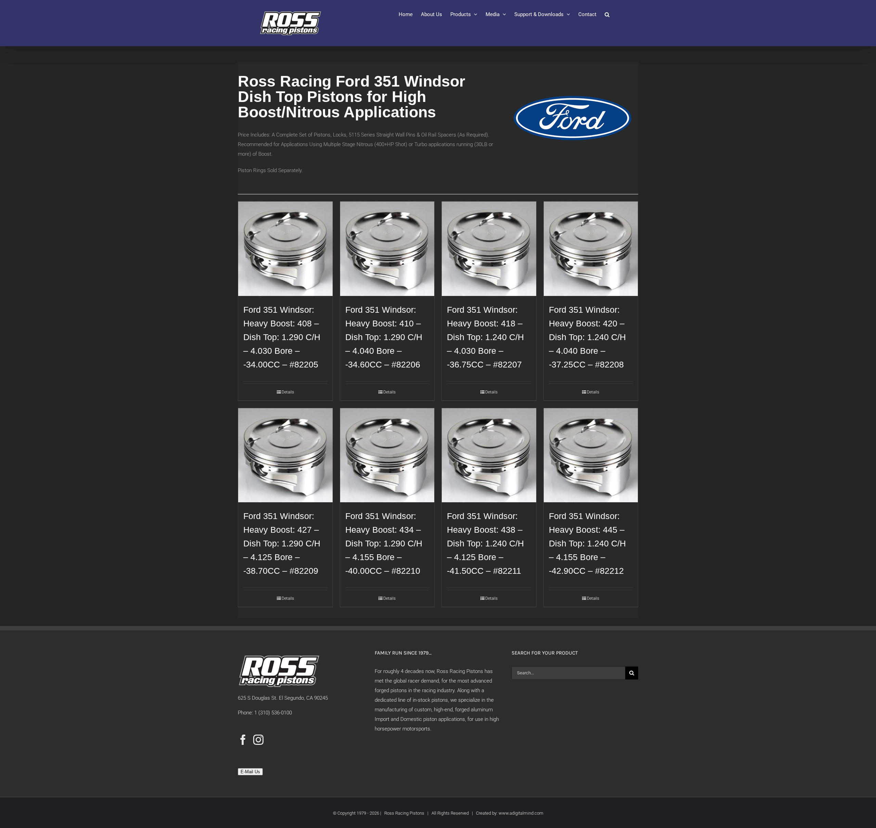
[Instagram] (258, 740)
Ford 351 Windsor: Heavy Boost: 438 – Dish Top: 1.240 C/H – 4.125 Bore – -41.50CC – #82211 (485, 543)
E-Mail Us (250, 771)
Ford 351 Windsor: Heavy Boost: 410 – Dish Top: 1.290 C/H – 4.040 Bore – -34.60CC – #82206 (383, 337)
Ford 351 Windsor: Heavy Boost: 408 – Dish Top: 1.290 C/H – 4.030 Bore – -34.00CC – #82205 (281, 337)
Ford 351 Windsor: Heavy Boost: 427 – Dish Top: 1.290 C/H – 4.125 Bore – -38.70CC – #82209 (281, 543)
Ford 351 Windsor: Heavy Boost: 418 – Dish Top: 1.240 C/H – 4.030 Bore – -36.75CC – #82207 (485, 337)
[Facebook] (243, 740)
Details (288, 392)
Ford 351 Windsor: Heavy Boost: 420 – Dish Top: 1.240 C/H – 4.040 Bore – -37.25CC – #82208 (587, 337)
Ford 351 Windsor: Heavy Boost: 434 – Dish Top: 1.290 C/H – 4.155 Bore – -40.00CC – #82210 (383, 543)
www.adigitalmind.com (521, 813)
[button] (607, 14)
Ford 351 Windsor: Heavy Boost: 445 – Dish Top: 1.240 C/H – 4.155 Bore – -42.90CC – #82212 (587, 543)
